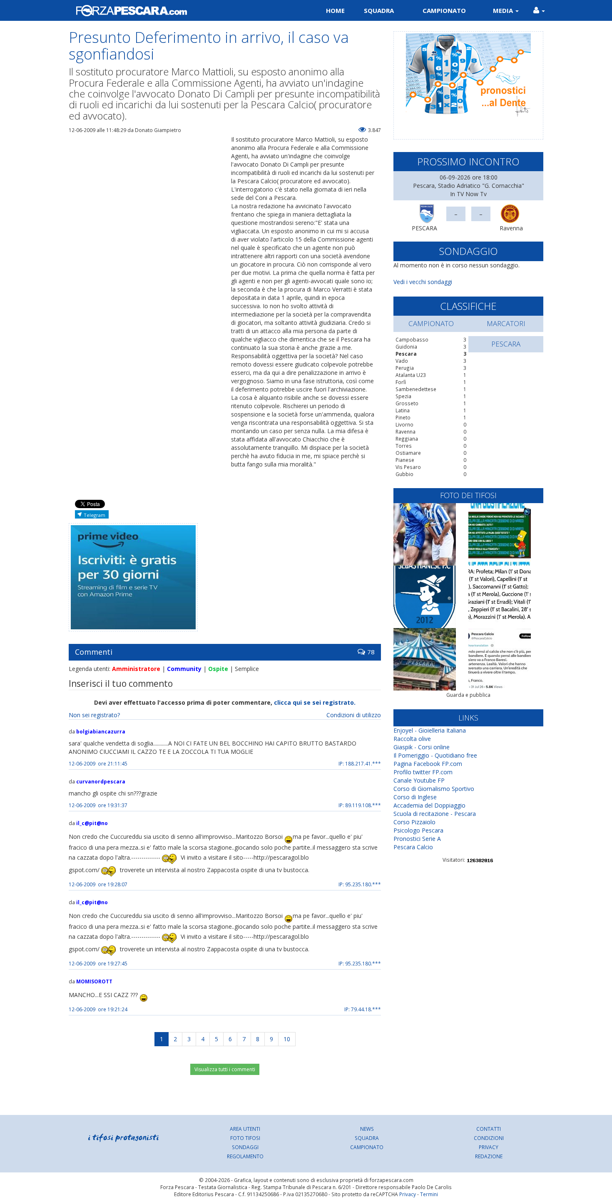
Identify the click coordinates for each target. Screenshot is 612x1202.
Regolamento (245, 1156)
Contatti (488, 1128)
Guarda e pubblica (468, 694)
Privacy (488, 1147)
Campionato (444, 10)
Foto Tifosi (245, 1138)
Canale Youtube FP (419, 780)
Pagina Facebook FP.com (427, 764)
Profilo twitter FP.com (423, 772)
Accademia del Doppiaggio (429, 805)
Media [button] (504, 10)
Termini (429, 1194)
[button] (539, 10)
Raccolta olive (412, 739)
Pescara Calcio (413, 847)
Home (335, 10)
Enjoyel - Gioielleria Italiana (429, 730)
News (367, 1128)
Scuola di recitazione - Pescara (434, 814)
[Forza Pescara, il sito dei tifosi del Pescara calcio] (184, 10)
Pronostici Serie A (417, 839)
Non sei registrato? (94, 715)
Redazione (489, 1156)
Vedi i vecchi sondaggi (422, 282)
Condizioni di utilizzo (353, 715)
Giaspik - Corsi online (421, 747)
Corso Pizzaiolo (414, 822)
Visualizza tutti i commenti (224, 1069)
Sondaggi (245, 1147)
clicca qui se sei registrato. (315, 702)
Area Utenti (245, 1128)
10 (287, 1039)
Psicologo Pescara (418, 830)
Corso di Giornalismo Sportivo (433, 789)
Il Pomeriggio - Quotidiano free (435, 755)
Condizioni (489, 1138)
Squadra (379, 10)
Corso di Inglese (415, 797)
